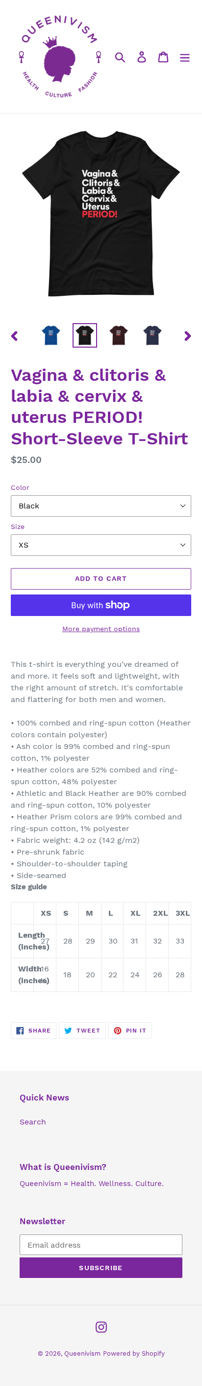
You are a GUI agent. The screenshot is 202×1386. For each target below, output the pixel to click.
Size (18, 526)
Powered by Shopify (134, 1353)
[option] (51, 335)
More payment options (101, 629)
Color (20, 487)
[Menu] (185, 56)
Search (33, 1121)
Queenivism (82, 1353)
